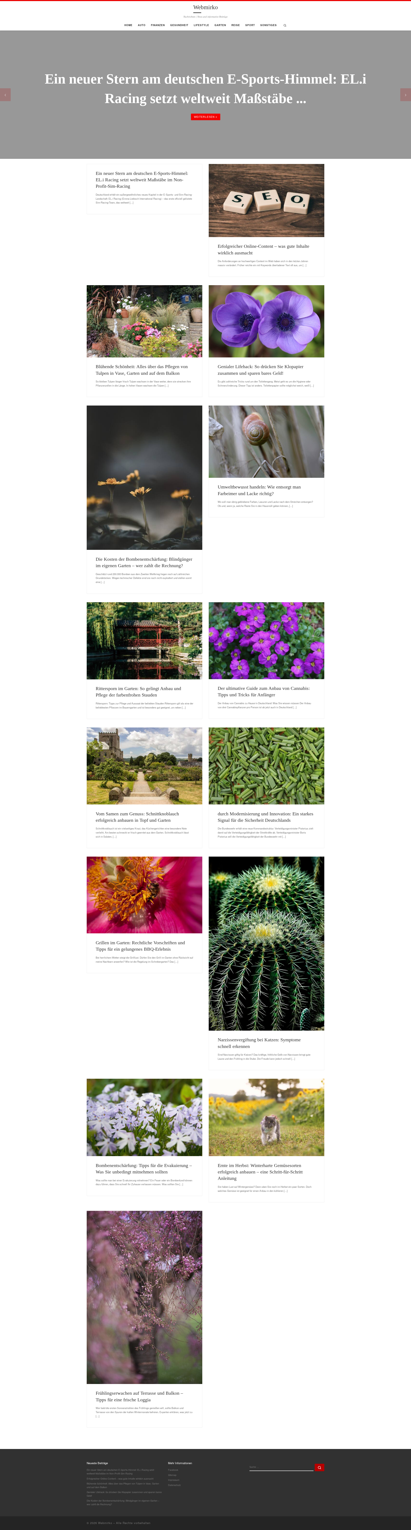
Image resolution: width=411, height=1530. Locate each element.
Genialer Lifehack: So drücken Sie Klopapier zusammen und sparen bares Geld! (124, 1493)
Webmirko (105, 1523)
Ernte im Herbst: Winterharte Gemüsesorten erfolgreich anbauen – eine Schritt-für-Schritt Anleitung (260, 1172)
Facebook (173, 1469)
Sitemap (172, 1475)
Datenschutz (174, 1485)
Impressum (173, 1479)
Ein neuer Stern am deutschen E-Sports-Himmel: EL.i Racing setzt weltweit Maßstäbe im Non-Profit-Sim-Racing (142, 180)
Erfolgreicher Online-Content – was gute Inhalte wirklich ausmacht (120, 1478)
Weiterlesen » (205, 116)
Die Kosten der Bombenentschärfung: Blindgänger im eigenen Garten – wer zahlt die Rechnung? (123, 1502)
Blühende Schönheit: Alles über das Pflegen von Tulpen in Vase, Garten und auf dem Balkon (123, 1485)
